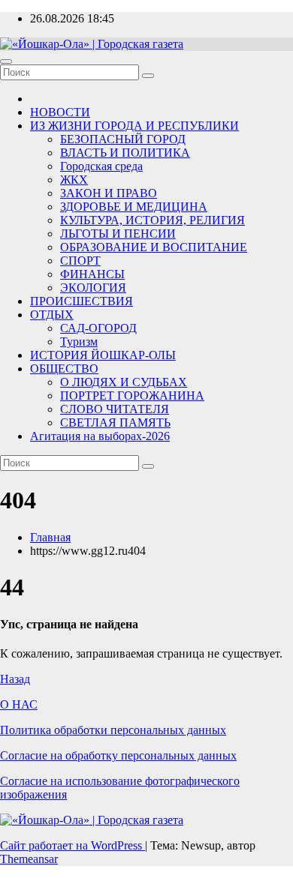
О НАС (19, 704)
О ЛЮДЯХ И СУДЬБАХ (123, 382)
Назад (15, 679)
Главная (50, 537)
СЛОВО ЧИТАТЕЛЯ (114, 409)
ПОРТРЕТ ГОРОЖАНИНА (132, 395)
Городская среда (101, 166)
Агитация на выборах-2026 (100, 436)
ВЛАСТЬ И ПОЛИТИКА (125, 152)
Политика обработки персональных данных (113, 730)
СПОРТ (80, 260)
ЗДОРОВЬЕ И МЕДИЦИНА (133, 206)
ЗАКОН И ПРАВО (108, 193)
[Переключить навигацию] (6, 61)
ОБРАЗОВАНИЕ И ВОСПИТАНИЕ (153, 247)
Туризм (79, 341)
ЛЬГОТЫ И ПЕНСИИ (118, 233)
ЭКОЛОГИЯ (93, 287)
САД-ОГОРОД (98, 328)
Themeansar (29, 859)
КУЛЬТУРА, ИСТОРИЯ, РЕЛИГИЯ (152, 220)
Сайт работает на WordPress (72, 845)
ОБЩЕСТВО (64, 368)
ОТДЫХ (52, 314)
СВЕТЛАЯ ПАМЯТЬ (115, 422)
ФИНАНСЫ (92, 274)
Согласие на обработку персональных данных (118, 755)
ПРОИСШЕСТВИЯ (81, 301)
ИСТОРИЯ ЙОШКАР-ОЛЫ (103, 355)
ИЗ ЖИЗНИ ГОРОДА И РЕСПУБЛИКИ (134, 125)
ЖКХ (74, 179)
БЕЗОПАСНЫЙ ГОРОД (123, 139)
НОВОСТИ (60, 112)
